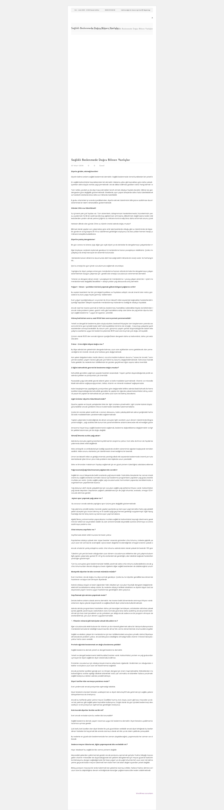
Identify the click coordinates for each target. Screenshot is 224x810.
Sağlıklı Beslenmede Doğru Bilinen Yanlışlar (100, 160)
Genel (110, 29)
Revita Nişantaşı (98, 29)
